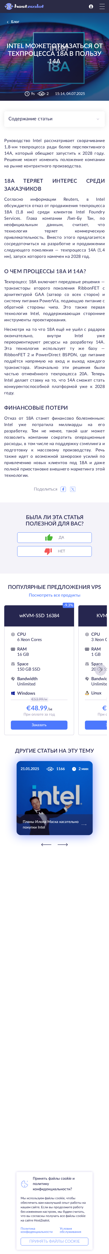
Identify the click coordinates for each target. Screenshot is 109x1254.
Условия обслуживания (70, 1230)
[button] (100, 670)
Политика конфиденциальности (37, 1230)
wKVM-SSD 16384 (39, 616)
